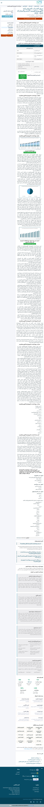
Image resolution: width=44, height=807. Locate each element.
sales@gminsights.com (15, 794)
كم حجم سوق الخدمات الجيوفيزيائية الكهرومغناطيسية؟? (30, 543)
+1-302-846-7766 (17, 791)
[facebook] (34, 802)
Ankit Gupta (19, 537)
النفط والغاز (30, 6)
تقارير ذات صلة (10, 33)
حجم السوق (11, 24)
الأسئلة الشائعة (10, 30)
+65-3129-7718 (17, 792)
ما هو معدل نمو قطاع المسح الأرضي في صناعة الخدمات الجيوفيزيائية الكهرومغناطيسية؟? (30, 552)
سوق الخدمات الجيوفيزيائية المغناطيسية (33, 763)
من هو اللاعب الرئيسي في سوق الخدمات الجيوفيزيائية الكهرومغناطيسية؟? (31, 560)
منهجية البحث (10, 32)
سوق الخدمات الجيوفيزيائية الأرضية (34, 759)
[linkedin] (40, 802)
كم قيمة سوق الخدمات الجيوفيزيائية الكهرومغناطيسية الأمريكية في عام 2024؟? (29, 556)
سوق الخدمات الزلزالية (35, 757)
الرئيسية (42, 6)
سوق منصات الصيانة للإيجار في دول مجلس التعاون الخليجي (29, 761)
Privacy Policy (30, 805)
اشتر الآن (6, 16)
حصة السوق (11, 29)
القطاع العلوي (25, 6)
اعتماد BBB (30, 681)
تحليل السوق (10, 27)
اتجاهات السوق (10, 25)
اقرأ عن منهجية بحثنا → (28, 748)
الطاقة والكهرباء (36, 6)
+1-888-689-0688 (17, 790)
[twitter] (37, 802)
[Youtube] (31, 802)
